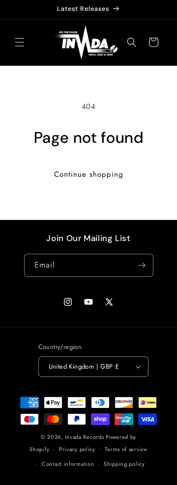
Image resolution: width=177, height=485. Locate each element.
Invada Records (84, 437)
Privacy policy (77, 449)
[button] (19, 42)
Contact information (68, 464)
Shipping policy (124, 464)
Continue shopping (88, 174)
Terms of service (126, 449)
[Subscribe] (142, 265)
